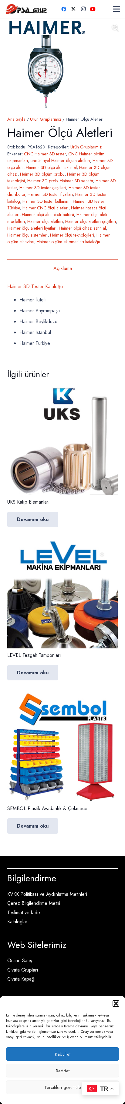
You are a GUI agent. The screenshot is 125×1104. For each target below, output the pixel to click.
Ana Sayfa (16, 119)
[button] (116, 1004)
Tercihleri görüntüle (62, 1087)
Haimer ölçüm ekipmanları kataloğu (68, 242)
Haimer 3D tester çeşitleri (42, 188)
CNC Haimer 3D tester (45, 154)
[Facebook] (64, 9)
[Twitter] (73, 9)
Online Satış (19, 960)
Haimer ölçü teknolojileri (72, 235)
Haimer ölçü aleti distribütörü (48, 215)
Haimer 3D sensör (76, 181)
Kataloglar (17, 921)
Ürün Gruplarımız (45, 119)
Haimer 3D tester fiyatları (50, 194)
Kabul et (62, 1054)
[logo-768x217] (26, 9)
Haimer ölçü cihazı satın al (82, 228)
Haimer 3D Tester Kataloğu (35, 286)
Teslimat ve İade (23, 912)
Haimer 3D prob (42, 181)
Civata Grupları (22, 969)
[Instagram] (83, 9)
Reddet (62, 1070)
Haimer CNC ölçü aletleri (45, 208)
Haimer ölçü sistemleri (27, 235)
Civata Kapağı (21, 978)
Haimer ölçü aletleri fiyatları (31, 228)
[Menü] (116, 9)
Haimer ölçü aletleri (45, 221)
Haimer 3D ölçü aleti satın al (51, 167)
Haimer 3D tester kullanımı (46, 201)
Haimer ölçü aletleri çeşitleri (90, 221)
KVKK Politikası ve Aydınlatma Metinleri (47, 894)
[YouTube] (93, 9)
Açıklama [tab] (62, 268)
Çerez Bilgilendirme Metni (33, 903)
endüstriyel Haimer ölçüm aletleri (60, 160)
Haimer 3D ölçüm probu (42, 174)
